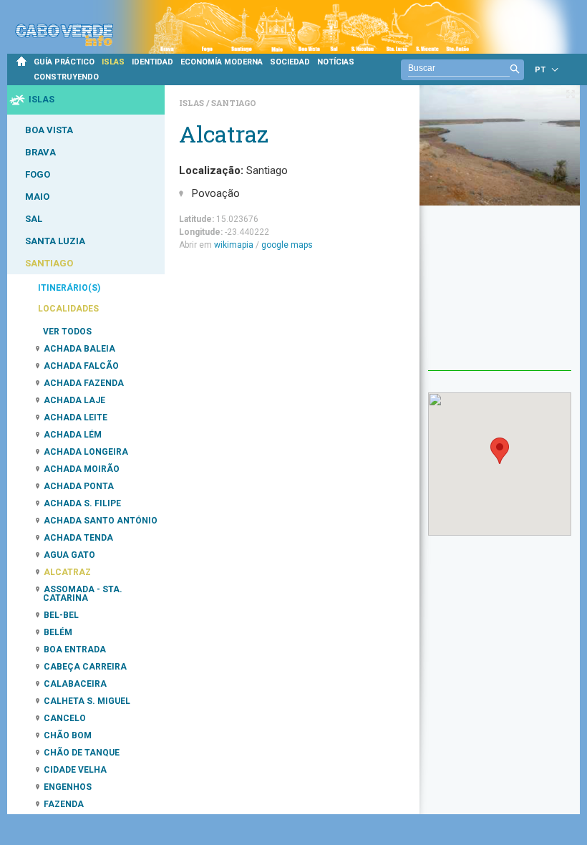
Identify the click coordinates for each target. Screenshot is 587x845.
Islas (192, 102)
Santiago (233, 102)
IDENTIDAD (152, 62)
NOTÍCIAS (335, 62)
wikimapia (233, 245)
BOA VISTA (49, 130)
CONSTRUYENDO (66, 77)
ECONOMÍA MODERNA (221, 62)
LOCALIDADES (68, 309)
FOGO (37, 174)
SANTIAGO (49, 263)
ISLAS (113, 62)
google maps (287, 245)
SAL (33, 218)
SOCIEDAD (290, 62)
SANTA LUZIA (55, 241)
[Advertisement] (499, 298)
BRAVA (40, 152)
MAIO (37, 196)
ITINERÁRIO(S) (69, 288)
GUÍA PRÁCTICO (64, 62)
